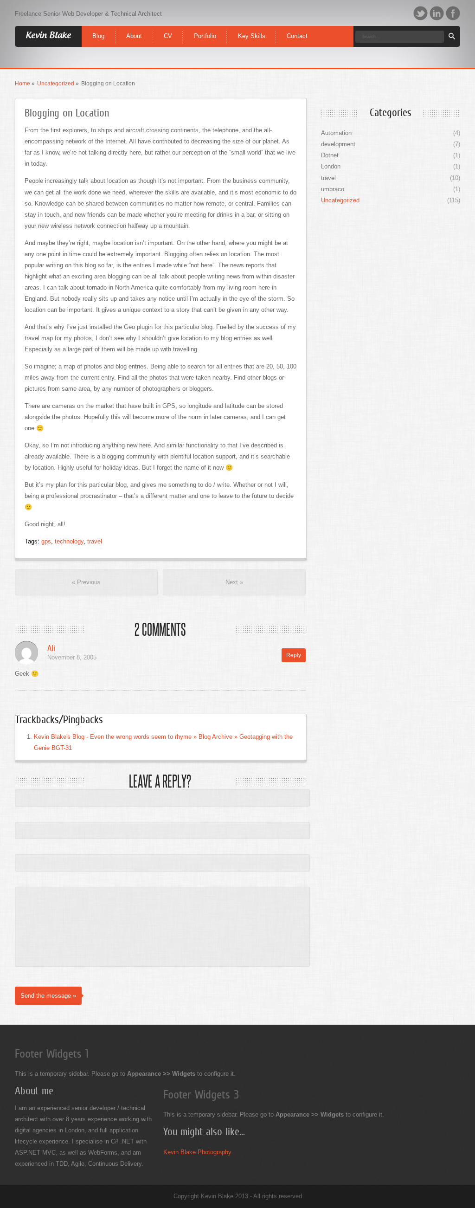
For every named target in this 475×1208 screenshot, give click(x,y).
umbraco (332, 189)
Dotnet (330, 155)
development (338, 144)
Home (22, 83)
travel (94, 541)
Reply (293, 655)
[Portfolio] (205, 29)
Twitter (420, 13)
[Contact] (297, 29)
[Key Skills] (251, 29)
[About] (134, 29)
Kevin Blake (48, 35)
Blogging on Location (67, 113)
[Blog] (99, 29)
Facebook (453, 13)
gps (46, 541)
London (330, 166)
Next (234, 582)
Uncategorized (55, 83)
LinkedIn (437, 13)
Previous (86, 582)
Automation (336, 132)
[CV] (168, 29)
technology (69, 541)
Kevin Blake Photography (197, 1152)
